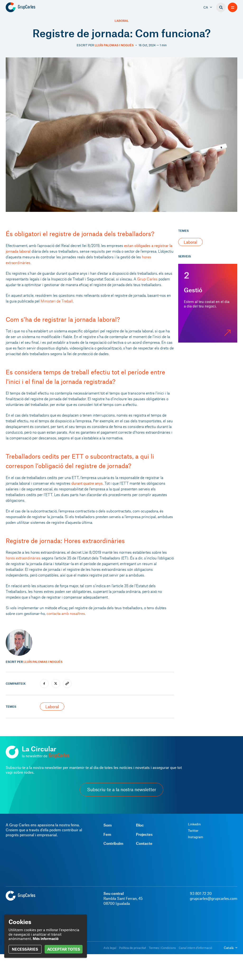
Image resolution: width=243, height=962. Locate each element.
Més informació (46, 938)
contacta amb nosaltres (66, 613)
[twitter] (55, 683)
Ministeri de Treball (57, 301)
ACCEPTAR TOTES (63, 949)
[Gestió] (207, 303)
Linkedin (194, 824)
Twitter (193, 830)
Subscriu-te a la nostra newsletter (121, 789)
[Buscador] (221, 7)
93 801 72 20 (201, 893)
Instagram (195, 837)
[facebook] (44, 683)
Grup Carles (147, 279)
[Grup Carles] (29, 7)
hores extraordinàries (23, 558)
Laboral (122, 21)
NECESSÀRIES (25, 949)
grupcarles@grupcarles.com (213, 898)
